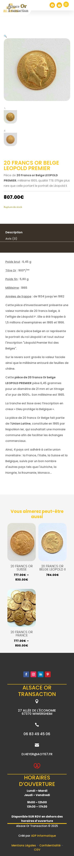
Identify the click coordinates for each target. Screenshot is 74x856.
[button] (5, 36)
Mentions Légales (24, 845)
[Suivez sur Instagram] (33, 674)
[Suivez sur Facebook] (26, 674)
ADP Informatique (43, 836)
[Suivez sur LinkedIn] (40, 674)
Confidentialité (50, 845)
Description (13, 232)
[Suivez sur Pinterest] (48, 674)
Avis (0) (11, 239)
